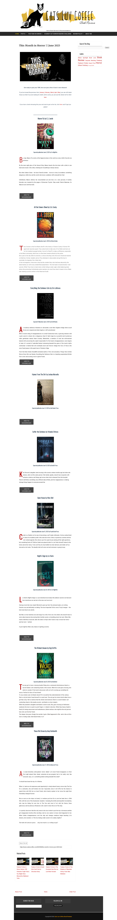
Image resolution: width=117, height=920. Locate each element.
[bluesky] (93, 38)
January (42, 92)
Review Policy (77, 33)
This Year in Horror (34, 33)
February (47, 92)
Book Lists (92, 58)
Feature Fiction (83, 63)
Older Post (72, 892)
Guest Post (92, 63)
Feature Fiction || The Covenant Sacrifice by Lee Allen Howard (52, 869)
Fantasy (99, 60)
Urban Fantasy (83, 65)
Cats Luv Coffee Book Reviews (63, 916)
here (45, 97)
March (52, 92)
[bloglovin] (99, 38)
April (56, 92)
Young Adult (91, 65)
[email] (88, 38)
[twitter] (96, 38)
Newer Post (18, 892)
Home (17, 33)
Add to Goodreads (26, 278)
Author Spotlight (83, 58)
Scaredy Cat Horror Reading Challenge (57, 33)
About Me (88, 33)
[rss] (91, 38)
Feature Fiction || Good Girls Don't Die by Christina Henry (37, 869)
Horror (99, 63)
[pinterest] (102, 38)
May (59, 92)
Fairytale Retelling (90, 60)
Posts (23, 33)
